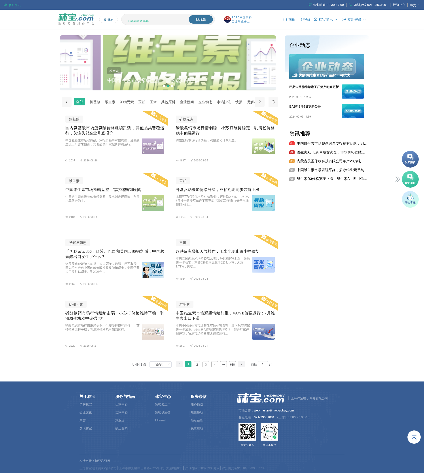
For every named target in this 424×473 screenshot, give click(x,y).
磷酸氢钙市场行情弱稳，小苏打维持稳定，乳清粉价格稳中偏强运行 (70, 5)
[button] (354, 19)
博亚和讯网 (102, 460)
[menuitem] (415, 4)
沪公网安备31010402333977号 (243, 468)
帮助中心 (399, 4)
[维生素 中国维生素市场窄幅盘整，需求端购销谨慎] (168, 89)
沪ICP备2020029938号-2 (202, 468)
